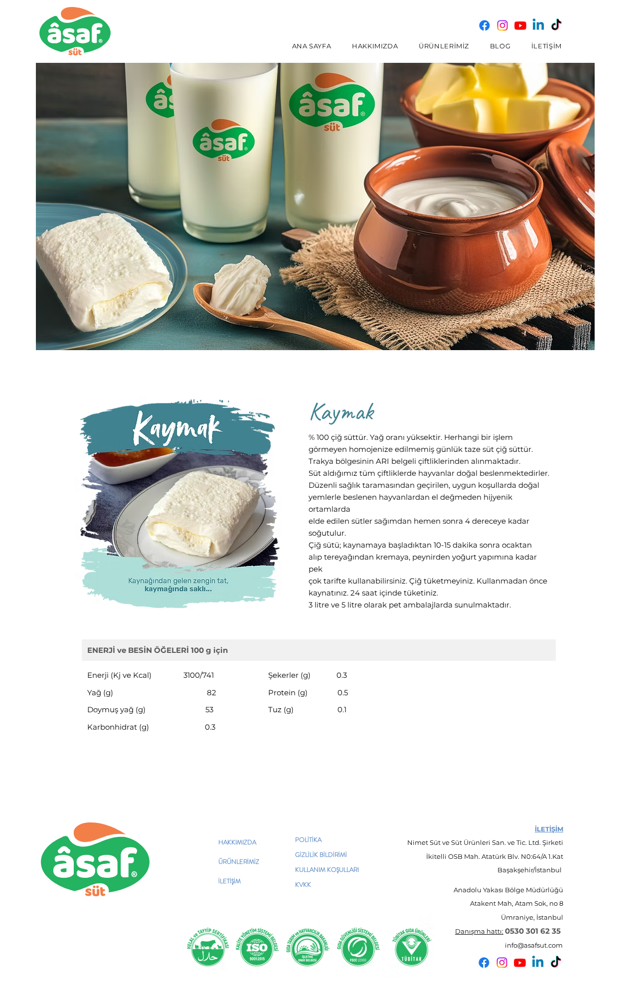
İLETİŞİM (229, 881)
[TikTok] (556, 25)
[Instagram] (502, 25)
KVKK (303, 884)
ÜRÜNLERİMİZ (238, 861)
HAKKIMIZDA (237, 842)
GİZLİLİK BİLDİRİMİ (321, 854)
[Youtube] (520, 25)
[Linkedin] (538, 25)
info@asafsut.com (534, 945)
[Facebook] (484, 25)
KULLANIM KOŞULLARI (327, 869)
